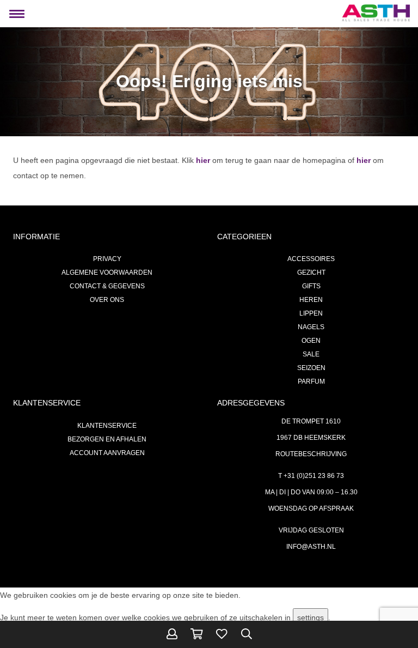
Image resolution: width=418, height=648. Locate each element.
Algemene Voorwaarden (107, 272)
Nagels (311, 327)
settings (310, 617)
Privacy (107, 259)
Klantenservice (107, 425)
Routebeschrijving (311, 454)
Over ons (107, 300)
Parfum (311, 381)
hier (203, 160)
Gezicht (311, 272)
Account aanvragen (107, 453)
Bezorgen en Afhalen (106, 439)
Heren (311, 300)
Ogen (311, 340)
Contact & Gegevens (107, 286)
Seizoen (311, 368)
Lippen (311, 313)
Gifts (311, 286)
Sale (311, 354)
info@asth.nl (311, 546)
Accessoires (311, 259)
